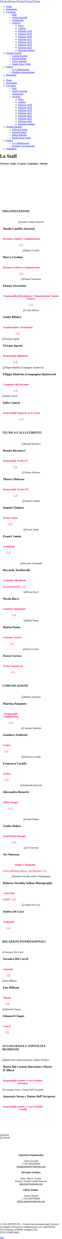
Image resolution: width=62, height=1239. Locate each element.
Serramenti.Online (11, 586)
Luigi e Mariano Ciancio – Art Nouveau (22, 870)
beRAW (6, 899)
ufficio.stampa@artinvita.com (31, 1201)
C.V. (21, 245)
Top (2, 1237)
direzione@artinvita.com (31, 1184)
